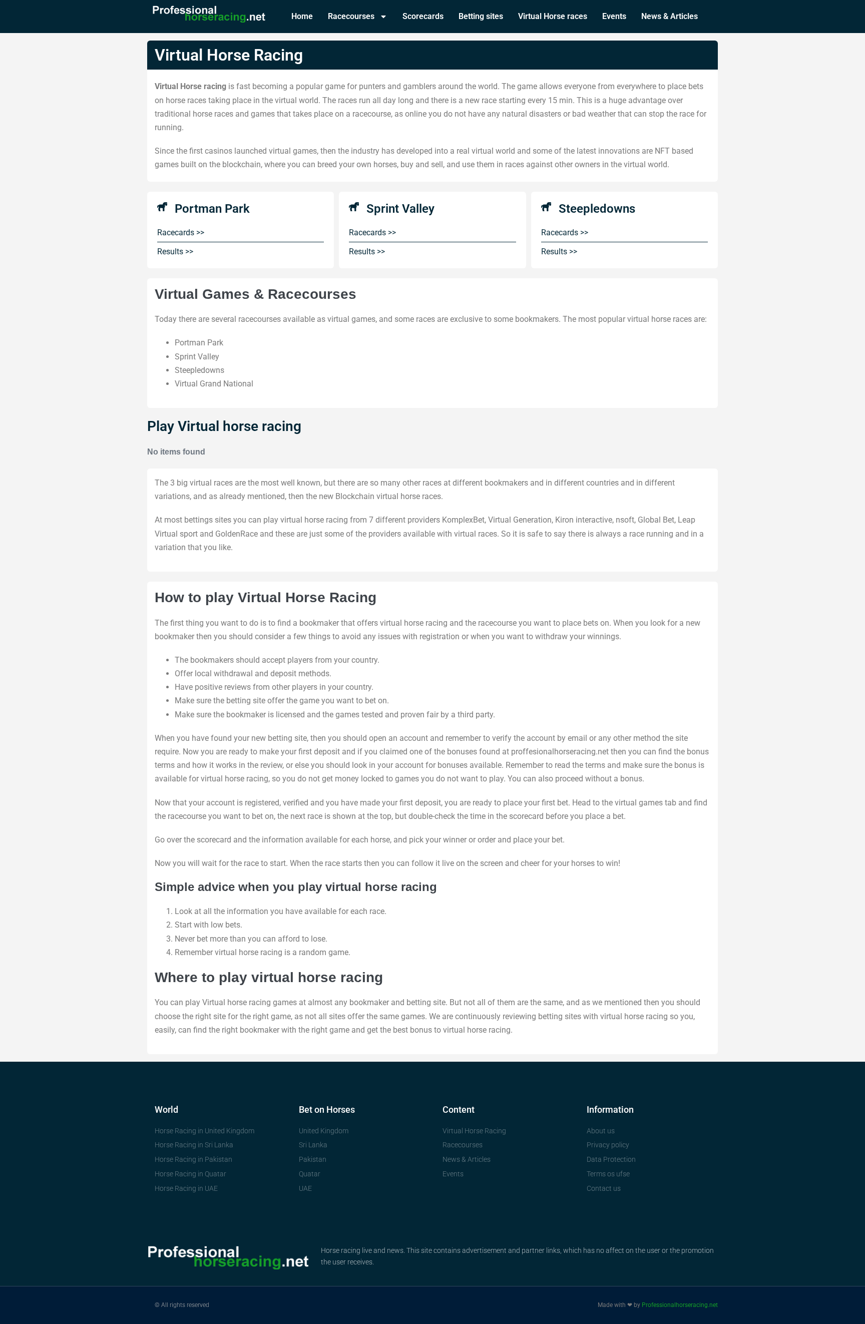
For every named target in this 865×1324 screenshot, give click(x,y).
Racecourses (351, 16)
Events (614, 16)
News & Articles (669, 16)
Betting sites (481, 16)
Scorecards (423, 16)
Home (302, 16)
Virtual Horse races (552, 16)
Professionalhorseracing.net (680, 1304)
